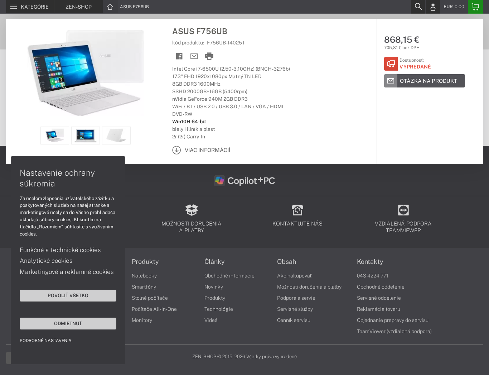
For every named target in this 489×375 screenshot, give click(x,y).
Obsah (286, 261)
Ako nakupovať (294, 276)
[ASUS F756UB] (85, 73)
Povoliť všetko (68, 295)
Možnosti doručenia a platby (309, 287)
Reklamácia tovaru (378, 309)
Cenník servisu (293, 320)
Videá (211, 320)
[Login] (433, 7)
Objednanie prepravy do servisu (393, 320)
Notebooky (144, 276)
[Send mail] (194, 56)
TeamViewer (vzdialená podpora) (394, 331)
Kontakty (370, 261)
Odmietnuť (68, 323)
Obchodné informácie (229, 276)
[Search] (418, 7)
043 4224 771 (372, 276)
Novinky (213, 287)
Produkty (145, 261)
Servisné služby (295, 309)
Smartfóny (144, 287)
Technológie (218, 309)
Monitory (142, 320)
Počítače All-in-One (154, 309)
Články (214, 261)
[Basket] (475, 7)
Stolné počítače (150, 298)
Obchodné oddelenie (381, 287)
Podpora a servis (296, 298)
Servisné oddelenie (379, 298)
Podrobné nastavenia (46, 340)
